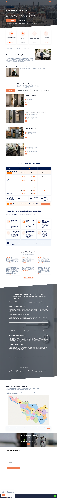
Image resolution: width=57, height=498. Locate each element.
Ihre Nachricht (9, 461)
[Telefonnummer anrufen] (50, 1)
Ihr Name (8, 453)
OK (3, 495)
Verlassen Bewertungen (28, 277)
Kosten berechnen (22, 20)
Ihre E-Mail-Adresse (9, 457)
